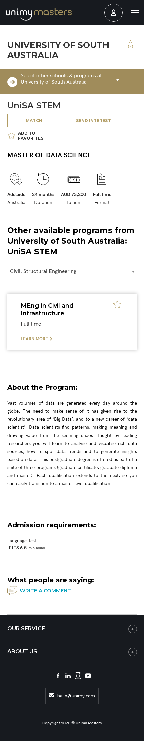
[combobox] (71, 80)
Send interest (93, 120)
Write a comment (45, 590)
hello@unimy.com (75, 695)
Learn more (34, 339)
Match (34, 120)
